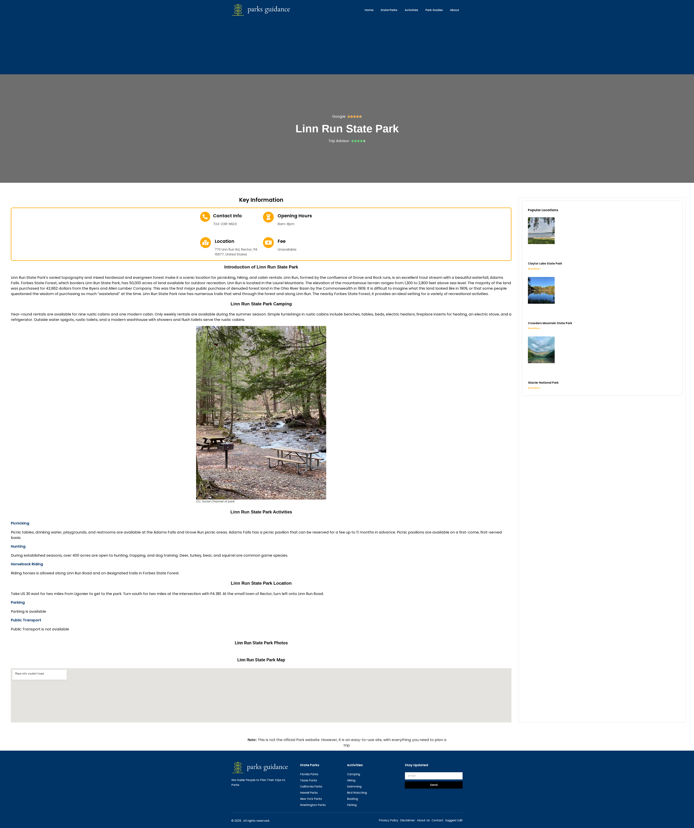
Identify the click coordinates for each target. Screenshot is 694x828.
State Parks (389, 10)
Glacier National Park (543, 383)
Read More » (534, 268)
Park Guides (434, 10)
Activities (411, 10)
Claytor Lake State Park (545, 263)
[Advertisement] (347, 43)
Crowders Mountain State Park (550, 323)
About (454, 10)
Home (369, 10)
